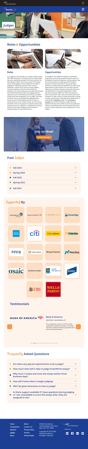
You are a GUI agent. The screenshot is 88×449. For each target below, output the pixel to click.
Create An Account (44, 137)
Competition (14, 427)
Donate (26, 433)
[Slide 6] (50, 343)
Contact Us (28, 427)
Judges (12, 433)
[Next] (75, 327)
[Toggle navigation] (83, 3)
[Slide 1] (34, 343)
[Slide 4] (44, 343)
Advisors (13, 430)
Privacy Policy (29, 430)
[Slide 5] (47, 343)
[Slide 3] (41, 343)
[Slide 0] (31, 343)
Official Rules (29, 436)
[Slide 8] (56, 343)
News (12, 436)
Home (12, 424)
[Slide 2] (38, 343)
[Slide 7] (53, 343)
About (26, 424)
